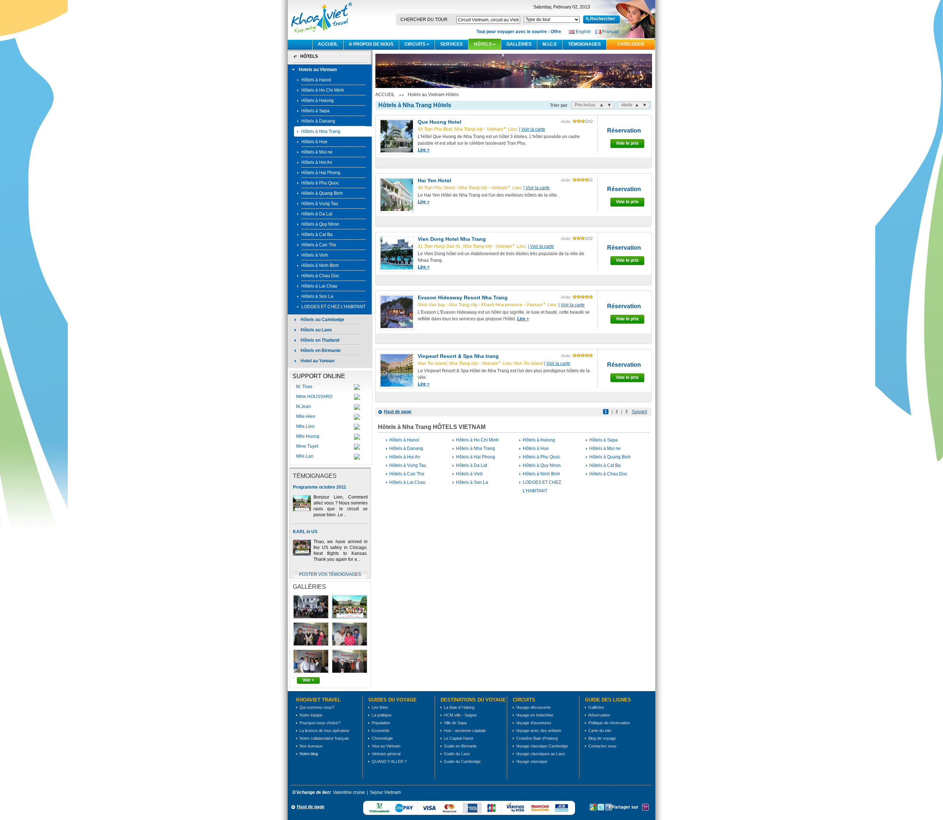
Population (381, 723)
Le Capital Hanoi (458, 738)
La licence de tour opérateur (324, 730)
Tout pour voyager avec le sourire (504, 31)
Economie (380, 730)
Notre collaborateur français (324, 738)
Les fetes (380, 707)
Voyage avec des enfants (538, 730)
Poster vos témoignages (330, 574)
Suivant (639, 411)
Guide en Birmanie (460, 746)
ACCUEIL (328, 44)
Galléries (519, 44)
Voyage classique (531, 761)
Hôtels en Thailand (320, 340)
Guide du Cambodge (462, 761)
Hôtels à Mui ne (317, 152)
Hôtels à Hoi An (316, 162)
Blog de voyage (602, 738)
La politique (382, 715)
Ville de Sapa (455, 723)
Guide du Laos (457, 754)
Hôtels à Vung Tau (319, 203)
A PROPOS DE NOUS (371, 44)
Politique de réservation (609, 723)
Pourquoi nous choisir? (319, 723)
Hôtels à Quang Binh (322, 193)
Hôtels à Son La (317, 296)
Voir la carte (533, 129)
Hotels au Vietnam (318, 69)
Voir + (308, 680)
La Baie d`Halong (459, 707)
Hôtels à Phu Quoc (320, 183)
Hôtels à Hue (314, 141)
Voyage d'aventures (533, 723)
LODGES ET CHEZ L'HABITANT (333, 306)
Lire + (424, 149)
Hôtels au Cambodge (322, 319)
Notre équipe (310, 715)
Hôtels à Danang (318, 121)
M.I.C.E (550, 44)
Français (611, 31)
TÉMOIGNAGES (584, 44)
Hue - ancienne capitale (465, 730)
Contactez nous (602, 746)
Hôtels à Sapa (315, 110)
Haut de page (397, 411)
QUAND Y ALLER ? (389, 761)
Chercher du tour (424, 19)
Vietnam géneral (386, 754)
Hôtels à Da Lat (316, 214)
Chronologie (382, 738)
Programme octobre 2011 (319, 487)
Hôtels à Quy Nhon (320, 224)
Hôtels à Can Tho (318, 244)
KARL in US (305, 531)
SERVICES (451, 44)
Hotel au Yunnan (317, 360)
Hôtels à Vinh (314, 255)
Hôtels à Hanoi (316, 79)
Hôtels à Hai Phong (320, 172)
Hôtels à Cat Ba (317, 234)
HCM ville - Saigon (460, 715)
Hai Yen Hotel (434, 180)
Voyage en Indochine (534, 715)
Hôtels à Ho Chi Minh (322, 90)
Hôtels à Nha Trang (320, 131)
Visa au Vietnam (386, 746)
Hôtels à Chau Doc (320, 275)
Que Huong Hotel (439, 122)
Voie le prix (627, 143)
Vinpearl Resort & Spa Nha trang (458, 356)
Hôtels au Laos (316, 329)
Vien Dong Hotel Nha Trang (452, 239)
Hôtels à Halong (317, 100)
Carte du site (599, 730)
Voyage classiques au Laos (540, 754)
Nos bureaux (311, 746)
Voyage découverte (533, 707)
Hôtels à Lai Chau (319, 286)
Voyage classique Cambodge (542, 746)
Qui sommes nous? (316, 707)
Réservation (624, 130)
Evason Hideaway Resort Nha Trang (463, 297)
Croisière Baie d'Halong (537, 738)
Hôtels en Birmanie (321, 350)
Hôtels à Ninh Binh (320, 265)
